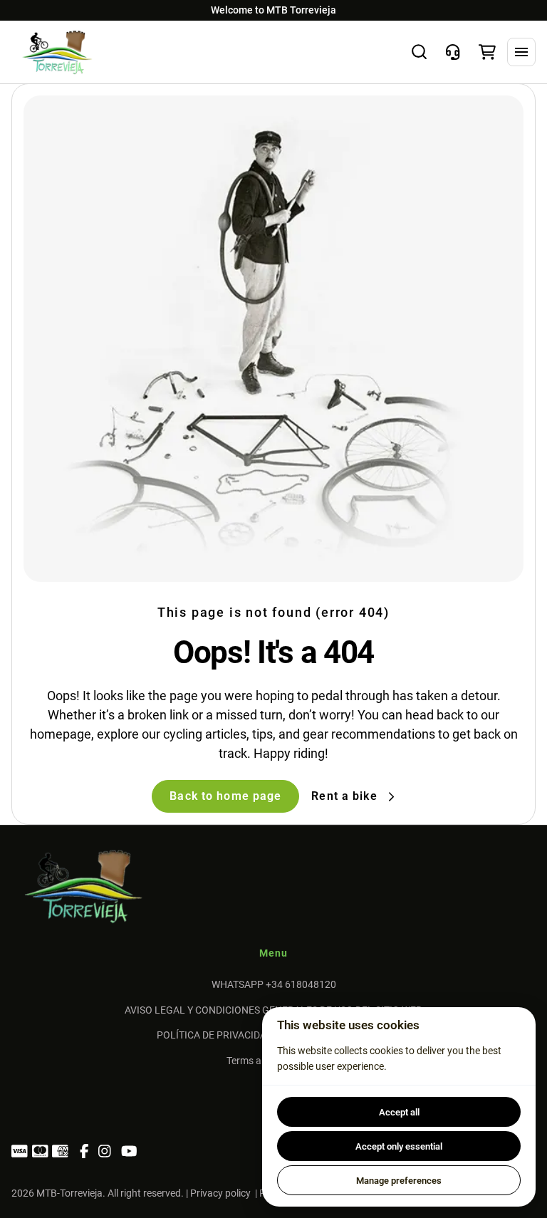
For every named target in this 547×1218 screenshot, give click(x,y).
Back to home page (225, 796)
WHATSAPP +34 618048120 (274, 984)
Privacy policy (220, 1193)
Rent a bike (344, 796)
